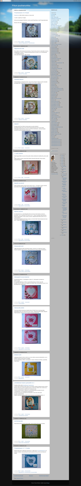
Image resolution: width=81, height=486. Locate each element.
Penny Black (24, 73)
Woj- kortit (53, 135)
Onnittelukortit (26, 442)
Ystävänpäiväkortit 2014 (55, 145)
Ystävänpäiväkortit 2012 (55, 142)
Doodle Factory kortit (55, 28)
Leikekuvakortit (54, 65)
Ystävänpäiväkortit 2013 (55, 144)
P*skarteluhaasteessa (41, 450)
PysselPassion (54, 94)
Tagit (52, 111)
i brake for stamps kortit (55, 44)
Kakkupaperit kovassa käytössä (21, 277)
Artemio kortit (21, 442)
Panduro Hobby (54, 87)
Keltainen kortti (17, 354)
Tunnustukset (53, 119)
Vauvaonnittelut (27, 205)
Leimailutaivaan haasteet (23, 415)
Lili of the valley (54, 71)
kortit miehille (53, 57)
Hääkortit (20, 73)
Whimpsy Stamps (54, 132)
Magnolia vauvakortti (19, 183)
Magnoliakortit (21, 205)
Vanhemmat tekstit (44, 475)
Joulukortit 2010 (54, 48)
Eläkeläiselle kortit (54, 31)
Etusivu (31, 475)
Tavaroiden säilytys (54, 112)
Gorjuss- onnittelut (54, 35)
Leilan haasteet (54, 67)
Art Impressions (54, 20)
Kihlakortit (53, 54)
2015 (62, 157)
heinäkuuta (64, 175)
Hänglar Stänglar (54, 41)
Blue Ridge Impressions (55, 25)
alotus (52, 15)
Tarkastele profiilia (54, 173)
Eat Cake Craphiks (54, 30)
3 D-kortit (53, 14)
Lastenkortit (53, 64)
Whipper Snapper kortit (55, 134)
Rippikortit (53, 97)
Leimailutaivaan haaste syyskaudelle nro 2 (24, 382)
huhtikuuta (64, 224)
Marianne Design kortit (55, 75)
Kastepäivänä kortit (54, 52)
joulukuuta (64, 166)
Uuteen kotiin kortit (54, 122)
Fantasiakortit (53, 34)
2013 (62, 160)
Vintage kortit (53, 128)
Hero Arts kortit (54, 38)
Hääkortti (16, 124)
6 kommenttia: (27, 41)
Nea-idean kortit (54, 78)
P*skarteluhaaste (27, 472)
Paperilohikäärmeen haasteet (56, 89)
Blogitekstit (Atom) (19, 478)
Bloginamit (53, 24)
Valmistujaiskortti (54, 124)
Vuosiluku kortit (54, 131)
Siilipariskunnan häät (19, 48)
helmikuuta (64, 229)
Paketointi (53, 84)
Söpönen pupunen (18, 211)
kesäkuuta (64, 219)
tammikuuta (64, 232)
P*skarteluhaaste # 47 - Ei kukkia (22, 448)
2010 (62, 165)
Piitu (53, 160)
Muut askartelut (54, 77)
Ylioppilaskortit (54, 138)
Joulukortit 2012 (54, 51)
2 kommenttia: (27, 204)
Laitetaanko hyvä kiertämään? (56, 62)
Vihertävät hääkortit (18, 79)
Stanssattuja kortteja (55, 102)
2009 (62, 235)
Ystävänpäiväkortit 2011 (55, 141)
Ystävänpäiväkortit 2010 (55, 139)
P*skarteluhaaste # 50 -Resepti (21, 12)
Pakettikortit (53, 85)
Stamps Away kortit (54, 101)
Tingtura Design (54, 115)
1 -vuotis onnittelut (18, 153)
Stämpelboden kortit (55, 105)
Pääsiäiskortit (53, 95)
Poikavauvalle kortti (18, 246)
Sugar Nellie (53, 108)
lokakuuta (64, 168)
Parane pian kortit (54, 91)
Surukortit (53, 109)
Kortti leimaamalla (18, 421)
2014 (62, 158)
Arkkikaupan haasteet (55, 18)
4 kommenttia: (27, 72)
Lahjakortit (53, 61)
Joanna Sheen (21, 271)
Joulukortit (53, 47)
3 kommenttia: (27, 177)
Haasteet (53, 37)
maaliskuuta (64, 227)
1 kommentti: (27, 118)
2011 (62, 163)
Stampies (53, 99)
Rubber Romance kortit (55, 98)
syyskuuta (64, 171)
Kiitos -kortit (53, 55)
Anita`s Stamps (54, 17)
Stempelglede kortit (54, 104)
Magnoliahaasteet (54, 72)
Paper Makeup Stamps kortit (56, 88)
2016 (62, 155)
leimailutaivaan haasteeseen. (28, 385)
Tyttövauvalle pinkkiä (19, 307)
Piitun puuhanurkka (21, 5)
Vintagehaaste (54, 129)
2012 (62, 161)
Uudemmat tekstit (18, 475)
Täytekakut (53, 121)
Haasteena (16, 15)
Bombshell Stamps (54, 27)
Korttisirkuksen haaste (55, 58)
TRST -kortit (53, 118)
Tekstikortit (53, 114)
